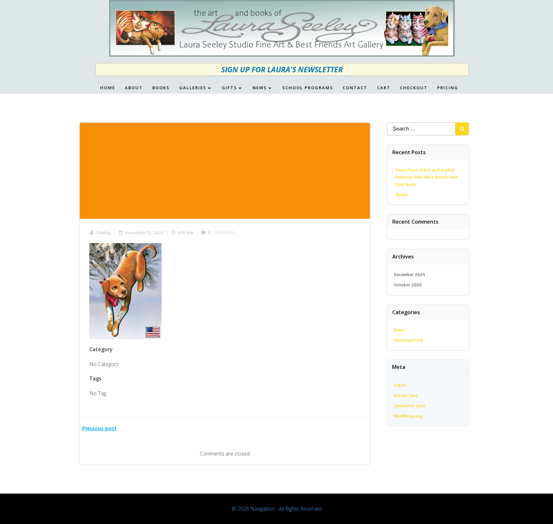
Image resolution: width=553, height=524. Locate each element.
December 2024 (409, 274)
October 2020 (407, 284)
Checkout (414, 88)
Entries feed (406, 395)
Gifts (229, 88)
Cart (383, 88)
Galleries (192, 88)
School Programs (307, 88)
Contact (355, 88)
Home (107, 88)
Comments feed (409, 405)
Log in (400, 384)
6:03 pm (186, 232)
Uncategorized (408, 340)
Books (161, 88)
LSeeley (103, 232)
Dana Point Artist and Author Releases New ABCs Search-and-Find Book (427, 177)
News (259, 88)
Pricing (447, 88)
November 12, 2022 (144, 232)
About (134, 88)
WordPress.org (408, 415)
